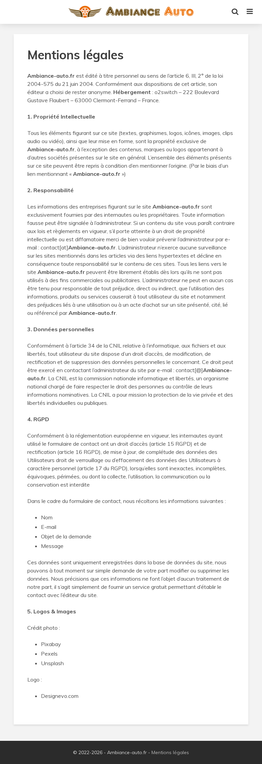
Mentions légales (170, 752)
